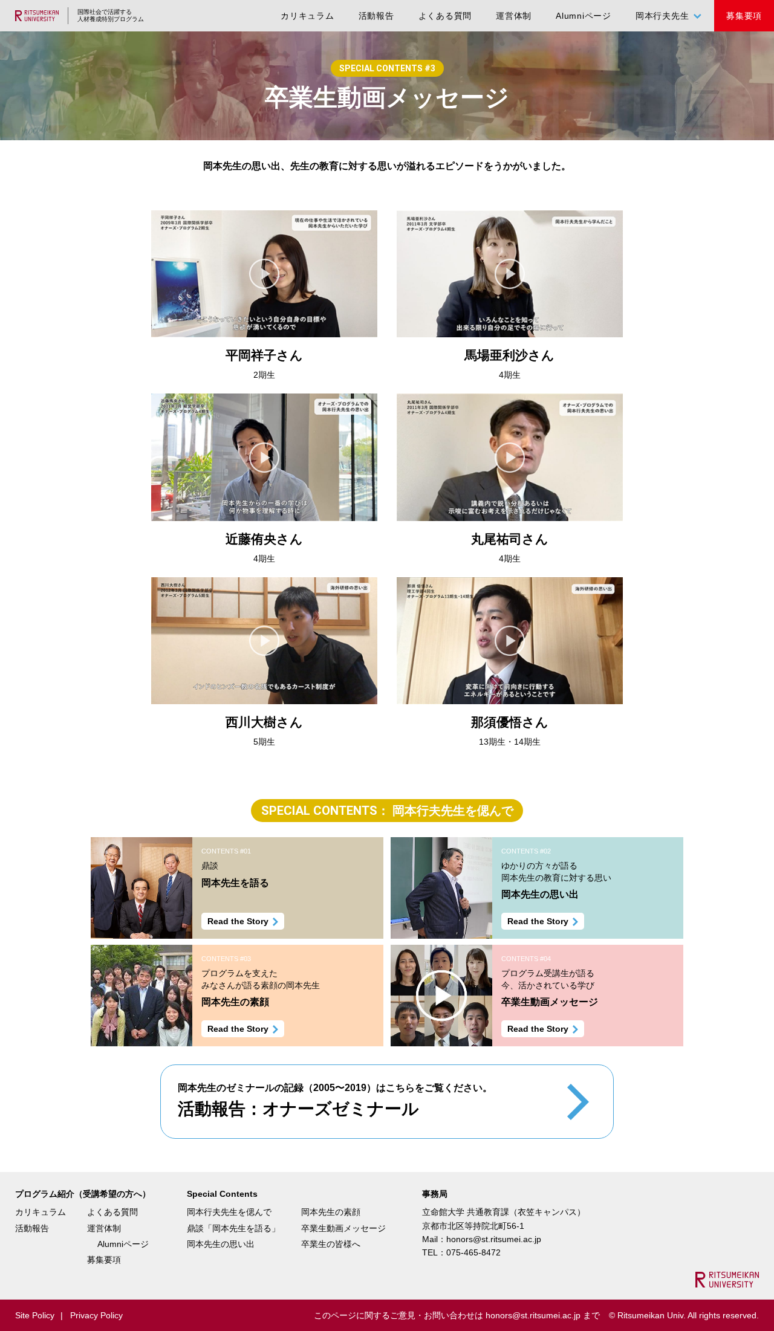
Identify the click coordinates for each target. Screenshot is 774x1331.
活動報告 (376, 16)
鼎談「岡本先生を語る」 (233, 1228)
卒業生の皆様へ (330, 1244)
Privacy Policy (96, 1315)
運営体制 (514, 16)
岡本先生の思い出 (221, 1244)
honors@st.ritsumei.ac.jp (493, 1239)
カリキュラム (307, 16)
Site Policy (34, 1315)
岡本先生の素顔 (330, 1212)
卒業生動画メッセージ (343, 1228)
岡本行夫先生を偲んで (229, 1212)
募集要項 (744, 16)
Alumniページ (583, 16)
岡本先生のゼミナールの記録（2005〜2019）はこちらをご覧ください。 (335, 1100)
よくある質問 (445, 16)
